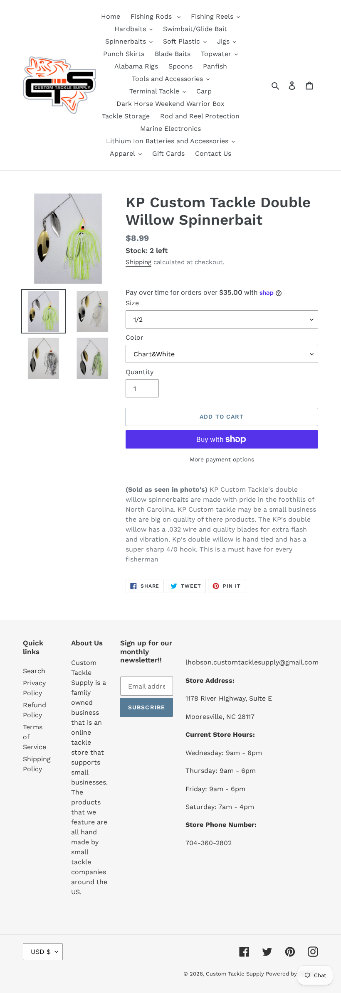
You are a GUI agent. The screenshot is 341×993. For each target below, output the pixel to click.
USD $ (41, 952)
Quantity (139, 372)
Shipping (138, 262)
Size (132, 303)
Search (34, 671)
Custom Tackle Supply (236, 974)
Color (134, 337)
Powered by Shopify (292, 974)
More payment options (222, 459)
